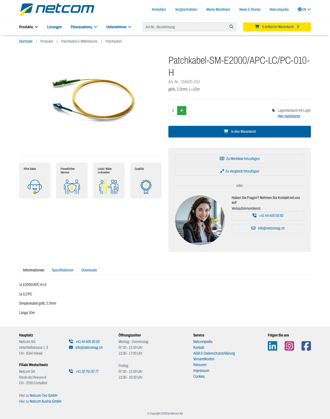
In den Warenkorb (243, 131)
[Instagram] (289, 345)
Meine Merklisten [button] (218, 9)
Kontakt (198, 347)
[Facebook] (306, 345)
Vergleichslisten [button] (186, 9)
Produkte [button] (26, 27)
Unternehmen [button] (116, 27)
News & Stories (250, 9)
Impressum (201, 370)
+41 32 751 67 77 (87, 371)
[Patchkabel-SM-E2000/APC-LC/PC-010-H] (90, 100)
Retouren (200, 364)
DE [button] (304, 9)
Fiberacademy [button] (82, 27)
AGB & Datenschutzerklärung (214, 353)
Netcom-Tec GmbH (43, 395)
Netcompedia (279, 9)
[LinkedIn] (272, 345)
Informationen (33, 270)
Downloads (89, 270)
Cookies (199, 376)
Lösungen (54, 27)
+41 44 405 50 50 (270, 216)
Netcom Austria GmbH (45, 401)
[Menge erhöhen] (181, 110)
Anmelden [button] (159, 9)
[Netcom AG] (56, 9)
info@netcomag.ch (271, 228)
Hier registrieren (289, 116)
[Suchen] (231, 26)
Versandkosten (203, 359)
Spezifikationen (63, 270)
